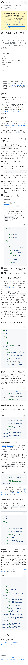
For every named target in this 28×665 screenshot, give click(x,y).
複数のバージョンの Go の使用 (11, 322)
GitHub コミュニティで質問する (10, 642)
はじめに (5, 94)
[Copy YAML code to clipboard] (24, 225)
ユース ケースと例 (16, 5)
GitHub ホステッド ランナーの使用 (14, 111)
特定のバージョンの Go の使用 (11, 372)
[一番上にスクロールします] (24, 661)
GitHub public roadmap (18, 85)
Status (2, 659)
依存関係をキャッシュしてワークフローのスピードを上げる (14, 492)
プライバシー (19, 657)
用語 (13, 657)
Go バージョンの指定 (10, 278)
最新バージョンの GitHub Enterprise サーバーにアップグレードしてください (13, 23)
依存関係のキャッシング (9, 443)
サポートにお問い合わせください (10, 645)
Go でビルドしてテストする (10, 8)
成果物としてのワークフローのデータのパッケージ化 (13, 550)
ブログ (22, 659)
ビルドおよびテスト (8, 7)
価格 (7, 659)
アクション (11, 287)
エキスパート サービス (14, 659)
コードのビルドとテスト (11, 499)
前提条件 (4, 118)
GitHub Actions (7, 5)
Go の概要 (16, 132)
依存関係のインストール (11, 405)
